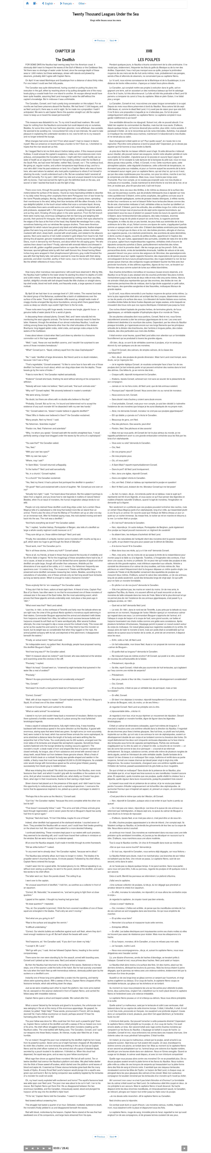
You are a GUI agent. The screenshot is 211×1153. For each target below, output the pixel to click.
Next (112, 40)
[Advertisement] (105, 28)
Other (82, 3)
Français (67, 3)
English (49, 3)
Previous (100, 40)
